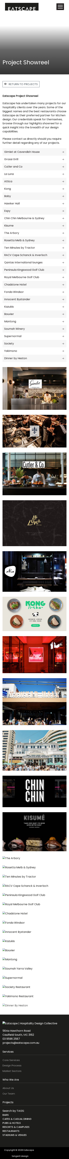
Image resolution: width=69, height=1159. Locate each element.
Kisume (9, 226)
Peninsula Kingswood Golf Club (24, 270)
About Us (8, 1088)
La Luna (9, 174)
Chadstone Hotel (15, 284)
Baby (7, 196)
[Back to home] (22, 6)
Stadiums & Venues (15, 1135)
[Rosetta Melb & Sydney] (63, 240)
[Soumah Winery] (63, 329)
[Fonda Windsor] (63, 292)
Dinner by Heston (15, 358)
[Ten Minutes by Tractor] (63, 248)
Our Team (9, 1093)
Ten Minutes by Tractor (19, 248)
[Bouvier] (63, 314)
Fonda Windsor (14, 292)
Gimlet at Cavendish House (22, 152)
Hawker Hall (12, 203)
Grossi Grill (11, 159)
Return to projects (23, 84)
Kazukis (9, 307)
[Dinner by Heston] (63, 358)
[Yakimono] (63, 351)
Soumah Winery (14, 329)
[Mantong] (63, 321)
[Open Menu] (60, 6)
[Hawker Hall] (63, 203)
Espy (7, 211)
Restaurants (11, 1131)
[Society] (63, 343)
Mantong (10, 321)
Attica (8, 181)
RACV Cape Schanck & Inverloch (25, 255)
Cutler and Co (13, 167)
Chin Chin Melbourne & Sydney (24, 218)
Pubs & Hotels (12, 1123)
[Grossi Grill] (63, 159)
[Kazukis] (63, 307)
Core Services (11, 1060)
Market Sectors (12, 1071)
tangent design (20, 1156)
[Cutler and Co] (63, 167)
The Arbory (11, 233)
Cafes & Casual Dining (17, 1119)
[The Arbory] (63, 233)
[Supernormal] (63, 336)
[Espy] (63, 211)
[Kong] (63, 189)
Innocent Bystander (17, 299)
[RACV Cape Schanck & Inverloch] (63, 255)
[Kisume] (63, 226)
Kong (7, 189)
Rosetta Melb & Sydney (19, 240)
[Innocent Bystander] (63, 299)
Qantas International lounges (23, 262)
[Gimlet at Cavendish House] (63, 152)
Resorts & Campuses (16, 1127)
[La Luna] (63, 174)
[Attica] (63, 181)
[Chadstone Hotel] (63, 284)
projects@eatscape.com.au (21, 1043)
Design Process (12, 1065)
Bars (6, 1115)
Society (9, 343)
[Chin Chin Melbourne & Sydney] (63, 218)
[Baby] (63, 196)
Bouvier (9, 314)
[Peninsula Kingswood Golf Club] (63, 270)
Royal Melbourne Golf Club (21, 277)
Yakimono (10, 351)
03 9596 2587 (11, 1039)
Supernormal (12, 336)
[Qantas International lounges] (63, 262)
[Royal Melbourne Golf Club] (63, 277)
